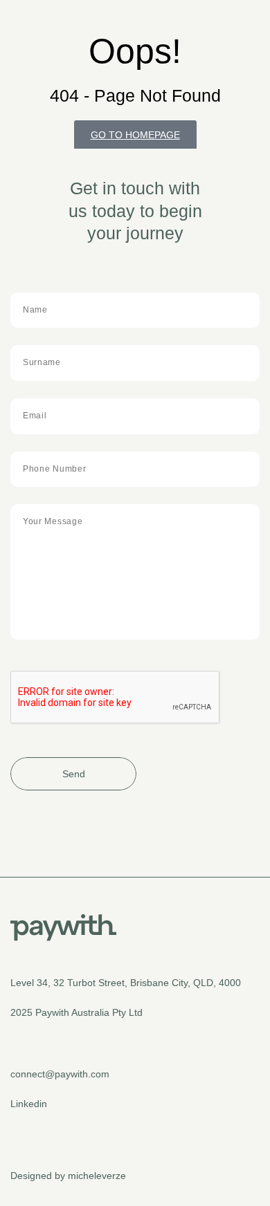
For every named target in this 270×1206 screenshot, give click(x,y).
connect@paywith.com (59, 1073)
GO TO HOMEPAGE (135, 134)
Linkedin (28, 1103)
